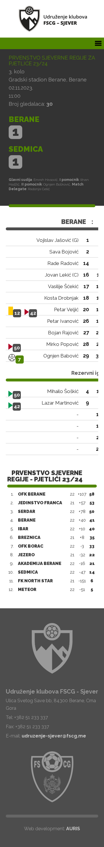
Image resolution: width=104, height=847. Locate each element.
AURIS (73, 828)
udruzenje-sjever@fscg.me (54, 736)
